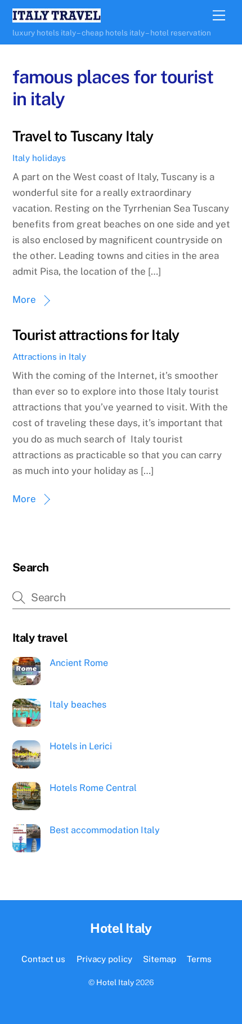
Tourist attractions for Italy (96, 335)
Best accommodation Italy (105, 830)
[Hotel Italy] (56, 17)
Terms (199, 959)
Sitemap (159, 959)
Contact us (43, 959)
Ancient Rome (79, 663)
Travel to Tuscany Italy (82, 136)
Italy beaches (78, 704)
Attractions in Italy (49, 356)
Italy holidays (39, 158)
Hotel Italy (115, 982)
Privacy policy (104, 959)
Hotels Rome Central (93, 787)
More (24, 299)
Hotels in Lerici (81, 746)
